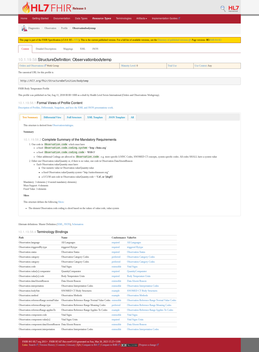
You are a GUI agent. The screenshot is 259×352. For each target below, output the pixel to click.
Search (32, 344)
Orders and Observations (31, 65)
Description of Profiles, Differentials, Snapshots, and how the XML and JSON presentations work (65, 107)
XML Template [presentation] (95, 117)
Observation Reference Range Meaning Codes (149, 305)
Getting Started (40, 18)
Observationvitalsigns (62, 125)
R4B (212, 40)
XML (82, 48)
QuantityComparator (137, 271)
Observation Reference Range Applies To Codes (150, 310)
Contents (61, 344)
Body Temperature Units (139, 276)
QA (79, 344)
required (116, 242)
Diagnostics (34, 28)
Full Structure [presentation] (74, 117)
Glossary (71, 344)
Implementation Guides (165, 18)
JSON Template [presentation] (117, 117)
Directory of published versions (173, 40)
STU (76, 40)
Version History (47, 344)
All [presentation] (132, 117)
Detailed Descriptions (46, 48)
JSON (95, 48)
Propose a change (148, 344)
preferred (116, 256)
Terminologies (124, 18)
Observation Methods (137, 295)
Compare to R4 (89, 344)
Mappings (68, 48)
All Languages (134, 242)
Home (24, 18)
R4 (216, 40)
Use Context (201, 65)
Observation (50, 28)
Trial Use (172, 65)
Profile (64, 28)
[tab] (30, 117)
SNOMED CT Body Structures (142, 290)
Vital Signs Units (135, 319)
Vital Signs (132, 266)
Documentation (61, 18)
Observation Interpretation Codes (143, 285)
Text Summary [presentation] (30, 117)
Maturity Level (128, 65)
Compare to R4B (109, 344)
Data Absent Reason (136, 281)
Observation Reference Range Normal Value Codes (151, 300)
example (116, 290)
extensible (116, 266)
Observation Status (136, 252)
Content (25, 48)
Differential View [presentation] (52, 117)
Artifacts (140, 18)
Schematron (77, 224)
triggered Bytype (135, 247)
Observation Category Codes (141, 256)
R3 (220, 40)
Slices (61, 202)
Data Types (81, 18)
